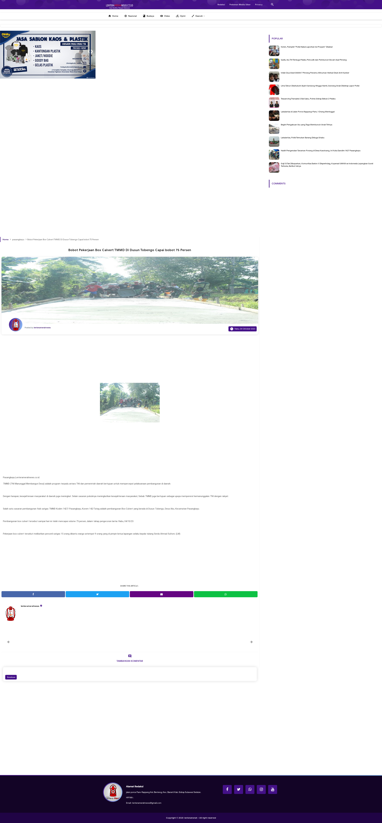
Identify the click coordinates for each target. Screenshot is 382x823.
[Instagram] (261, 789)
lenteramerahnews (30, 606)
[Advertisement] (89, 137)
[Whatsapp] (249, 789)
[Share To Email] (161, 594)
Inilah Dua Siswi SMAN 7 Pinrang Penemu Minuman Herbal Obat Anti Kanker (315, 73)
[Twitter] (238, 789)
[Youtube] (272, 789)
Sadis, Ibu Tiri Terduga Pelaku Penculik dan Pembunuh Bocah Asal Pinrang (314, 60)
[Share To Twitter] (97, 594)
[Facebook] (227, 789)
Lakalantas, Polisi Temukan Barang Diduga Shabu (302, 137)
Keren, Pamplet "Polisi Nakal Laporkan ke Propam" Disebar (307, 47)
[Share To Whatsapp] (226, 594)
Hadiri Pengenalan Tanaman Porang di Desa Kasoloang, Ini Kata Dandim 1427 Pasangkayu (321, 150)
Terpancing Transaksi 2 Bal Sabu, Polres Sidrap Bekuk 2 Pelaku (308, 98)
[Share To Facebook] (33, 594)
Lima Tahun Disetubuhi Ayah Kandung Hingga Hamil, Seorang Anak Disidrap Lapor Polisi (320, 85)
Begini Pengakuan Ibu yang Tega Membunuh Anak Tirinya (306, 124)
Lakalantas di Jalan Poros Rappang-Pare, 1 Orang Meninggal (308, 111)
